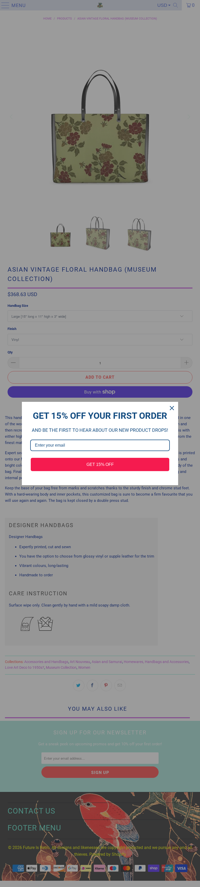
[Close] (172, 408)
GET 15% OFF (100, 464)
